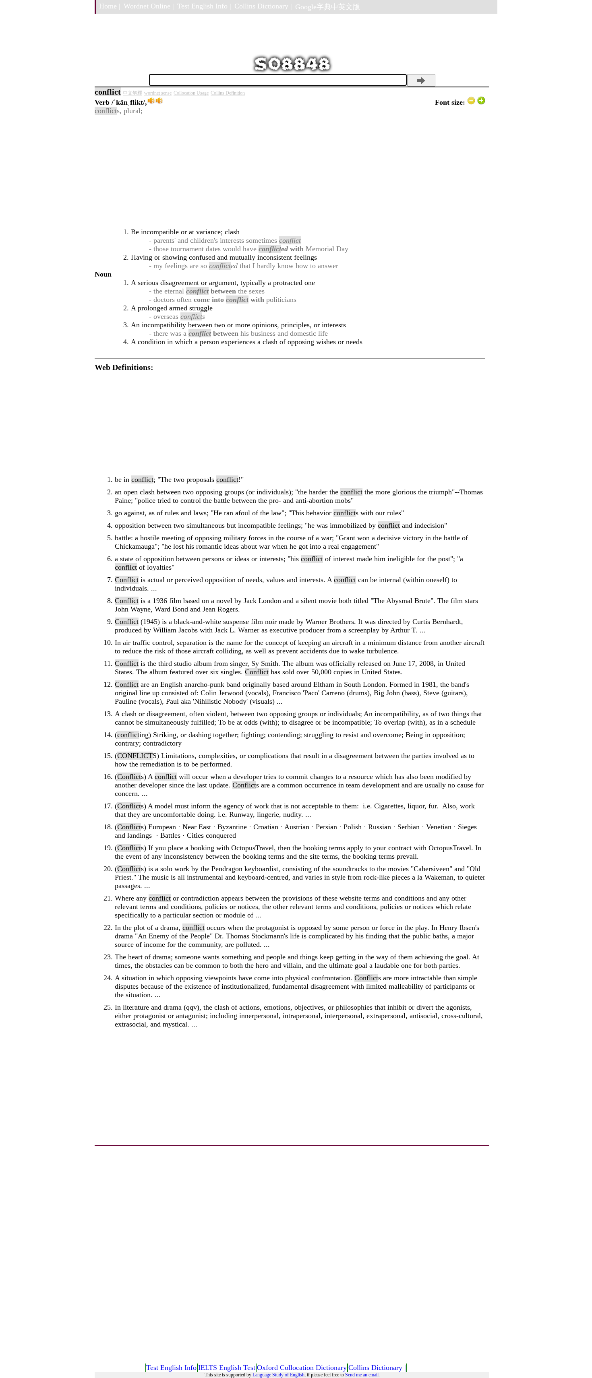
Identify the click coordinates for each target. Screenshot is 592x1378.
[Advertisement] (290, 171)
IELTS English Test (226, 1368)
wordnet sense (158, 93)
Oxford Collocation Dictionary (302, 1368)
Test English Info (171, 1368)
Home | (109, 6)
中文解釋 (132, 93)
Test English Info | (204, 6)
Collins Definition (228, 93)
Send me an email (362, 1375)
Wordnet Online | (149, 6)
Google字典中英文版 (327, 7)
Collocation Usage (191, 93)
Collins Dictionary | (263, 6)
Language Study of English (278, 1375)
